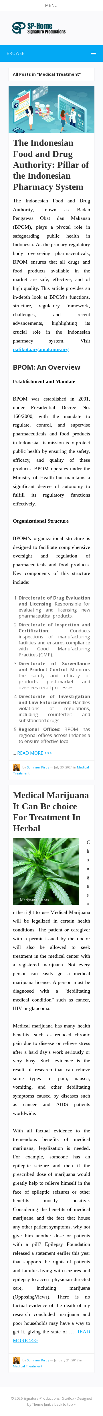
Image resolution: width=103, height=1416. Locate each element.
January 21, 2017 (66, 1360)
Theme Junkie (43, 1404)
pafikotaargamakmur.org (41, 349)
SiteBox (68, 1398)
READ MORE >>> (34, 753)
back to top (64, 1404)
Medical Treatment (27, 1366)
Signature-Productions (41, 1398)
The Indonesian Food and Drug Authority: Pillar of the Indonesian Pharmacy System (51, 165)
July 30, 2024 (63, 767)
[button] (51, 5)
